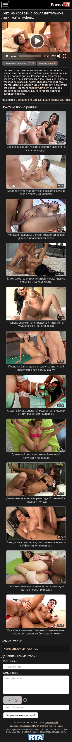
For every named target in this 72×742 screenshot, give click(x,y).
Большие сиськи (26, 99)
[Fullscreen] (64, 56)
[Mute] (58, 56)
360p (53, 56)
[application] (36, 41)
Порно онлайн (51, 722)
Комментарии (45, 63)
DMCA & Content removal (44, 726)
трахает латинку (39, 87)
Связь (61, 726)
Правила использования (20, 726)
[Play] (36, 41)
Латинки (65, 99)
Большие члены (48, 99)
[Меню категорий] (5, 4)
